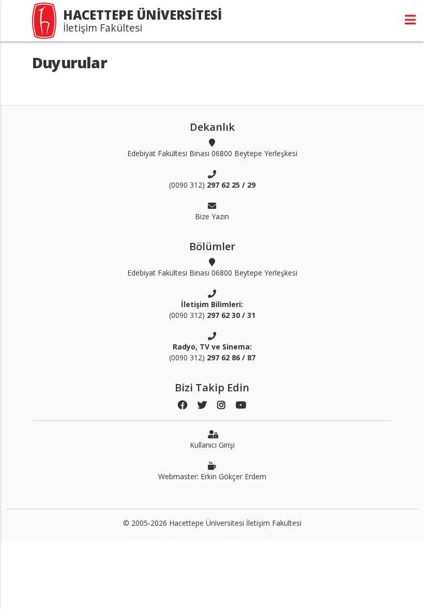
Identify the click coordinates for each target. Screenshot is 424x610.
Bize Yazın (212, 216)
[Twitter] (202, 405)
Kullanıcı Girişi (212, 445)
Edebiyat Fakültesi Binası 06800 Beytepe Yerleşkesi (212, 153)
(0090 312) (212, 185)
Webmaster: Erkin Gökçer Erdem (212, 476)
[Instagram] (221, 405)
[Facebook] (182, 405)
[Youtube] (241, 405)
